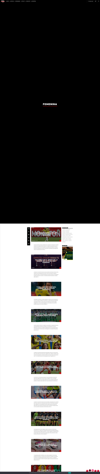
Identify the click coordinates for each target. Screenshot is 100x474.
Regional (70, 270)
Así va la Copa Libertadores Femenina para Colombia (46, 346)
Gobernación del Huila (69, 265)
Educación (64, 264)
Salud (63, 271)
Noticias (12, 1)
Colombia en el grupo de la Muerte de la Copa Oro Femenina (46, 292)
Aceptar (70, 472)
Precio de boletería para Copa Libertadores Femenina (46, 398)
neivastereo (33, 298)
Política (66, 270)
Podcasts (28, 1)
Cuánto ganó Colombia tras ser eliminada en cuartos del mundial (46, 449)
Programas (18, 1)
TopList (23, 1)
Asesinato (63, 260)
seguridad (66, 271)
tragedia (70, 271)
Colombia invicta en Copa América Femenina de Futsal (46, 422)
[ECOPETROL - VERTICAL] (67, 284)
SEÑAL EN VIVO (91, 1)
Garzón (63, 265)
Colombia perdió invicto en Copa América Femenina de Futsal (46, 373)
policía (63, 270)
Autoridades (68, 260)
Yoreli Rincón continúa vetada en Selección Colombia (46, 319)
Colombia (63, 263)
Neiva (67, 269)
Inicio (8, 1)
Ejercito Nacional (69, 264)
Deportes (32, 259)
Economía (67, 263)
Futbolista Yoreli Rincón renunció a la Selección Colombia (46, 265)
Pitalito (69, 269)
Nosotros (34, 1)
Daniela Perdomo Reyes (35, 271)
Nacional (63, 269)
